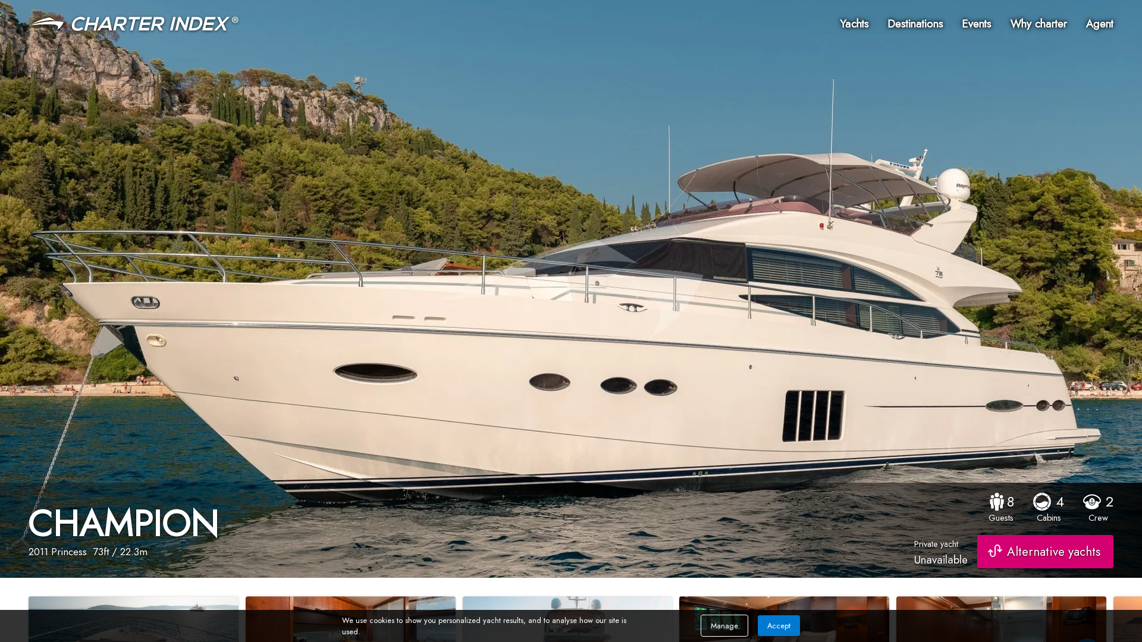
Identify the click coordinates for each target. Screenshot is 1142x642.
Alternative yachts (1053, 552)
